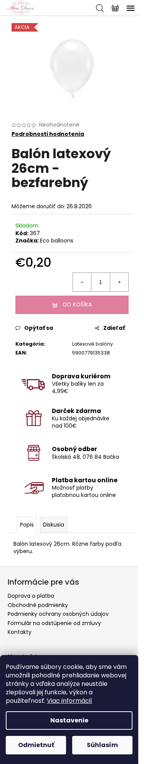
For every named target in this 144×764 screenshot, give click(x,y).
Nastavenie (69, 720)
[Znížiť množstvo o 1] (82, 282)
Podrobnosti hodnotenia (48, 134)
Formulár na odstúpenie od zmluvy (54, 623)
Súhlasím (102, 745)
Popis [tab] (27, 524)
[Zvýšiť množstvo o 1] (119, 282)
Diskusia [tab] (53, 524)
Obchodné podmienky (38, 605)
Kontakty (19, 632)
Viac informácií (69, 700)
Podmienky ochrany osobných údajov (58, 614)
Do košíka (77, 304)
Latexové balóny (92, 344)
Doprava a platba (31, 596)
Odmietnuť (36, 745)
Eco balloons (56, 240)
